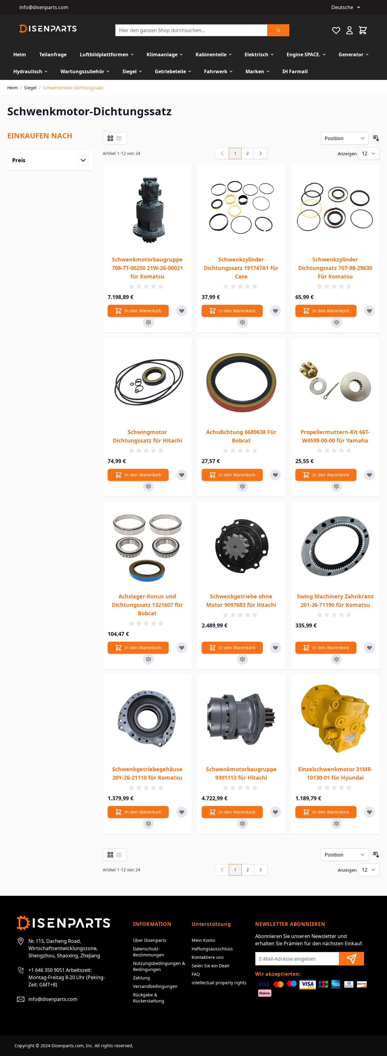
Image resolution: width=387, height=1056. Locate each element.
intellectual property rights (219, 982)
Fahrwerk (215, 71)
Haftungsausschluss (212, 949)
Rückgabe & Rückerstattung (148, 998)
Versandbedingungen (155, 986)
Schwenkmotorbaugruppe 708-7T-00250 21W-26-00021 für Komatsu (147, 268)
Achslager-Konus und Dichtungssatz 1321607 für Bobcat (147, 605)
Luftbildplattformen (104, 54)
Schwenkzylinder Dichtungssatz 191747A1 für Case (241, 268)
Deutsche (342, 7)
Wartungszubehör (82, 71)
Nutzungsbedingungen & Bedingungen (159, 966)
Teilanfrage (53, 54)
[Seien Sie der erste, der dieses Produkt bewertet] (147, 286)
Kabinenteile (211, 54)
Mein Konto (203, 940)
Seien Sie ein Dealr (211, 966)
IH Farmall (295, 71)
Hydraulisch (27, 71)
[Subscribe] (351, 959)
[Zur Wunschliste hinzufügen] (181, 310)
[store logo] (47, 28)
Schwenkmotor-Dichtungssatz (73, 87)
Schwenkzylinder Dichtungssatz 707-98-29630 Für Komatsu (335, 268)
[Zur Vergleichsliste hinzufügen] (148, 322)
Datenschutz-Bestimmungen (148, 952)
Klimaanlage (162, 54)
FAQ (196, 974)
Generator (351, 54)
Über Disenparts (149, 940)
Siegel (129, 71)
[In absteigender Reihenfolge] (376, 138)
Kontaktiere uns (208, 957)
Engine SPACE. (303, 54)
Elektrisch (256, 54)
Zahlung (141, 978)
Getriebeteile (170, 71)
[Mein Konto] (349, 30)
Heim (19, 54)
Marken (255, 71)
